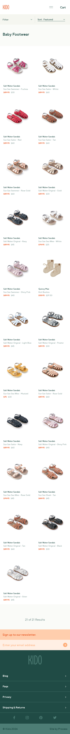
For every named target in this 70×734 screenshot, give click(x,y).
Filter (5, 19)
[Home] (6, 6)
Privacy (7, 696)
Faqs (5, 686)
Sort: (40, 19)
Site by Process (58, 728)
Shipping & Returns (14, 707)
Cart (63, 7)
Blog (5, 675)
